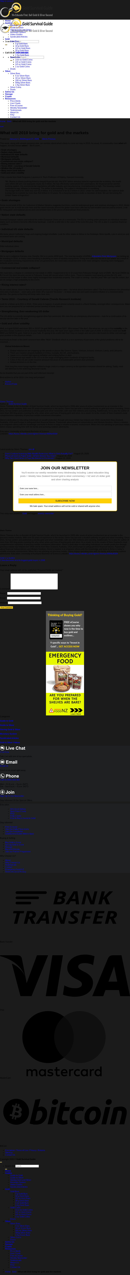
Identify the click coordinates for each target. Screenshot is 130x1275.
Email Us (4, 766)
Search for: (10, 41)
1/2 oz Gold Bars (22, 48)
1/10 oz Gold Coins (23, 60)
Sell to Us (9, 92)
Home (8, 21)
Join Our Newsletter (14, 831)
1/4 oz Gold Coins (23, 62)
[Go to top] (1, 1162)
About (7, 860)
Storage (9, 94)
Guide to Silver (16, 28)
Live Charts (15, 103)
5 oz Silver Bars (22, 76)
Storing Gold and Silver (20, 30)
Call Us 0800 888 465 (10, 780)
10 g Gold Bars (22, 46)
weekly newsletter (46, 513)
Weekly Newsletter (18, 108)
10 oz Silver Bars (23, 78)
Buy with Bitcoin (12, 849)
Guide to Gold (16, 25)
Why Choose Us (12, 862)
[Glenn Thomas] (16, 399)
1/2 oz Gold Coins (23, 64)
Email (3, 598)
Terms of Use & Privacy (15, 872)
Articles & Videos (18, 809)
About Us (14, 112)
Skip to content (6, 1)
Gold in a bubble (7, 558)
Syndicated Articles (18, 37)
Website (3, 603)
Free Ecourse (11, 827)
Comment (5, 589)
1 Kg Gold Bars (22, 55)
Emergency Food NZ (14, 869)
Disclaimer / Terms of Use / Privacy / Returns (25, 1150)
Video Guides (16, 34)
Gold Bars (14, 41)
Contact (8, 867)
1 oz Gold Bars (22, 53)
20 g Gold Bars (22, 50)
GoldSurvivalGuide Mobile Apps (19, 834)
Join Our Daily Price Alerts (17, 829)
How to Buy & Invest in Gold (22, 818)
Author (8, 382)
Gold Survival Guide (18, 404)
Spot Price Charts (18, 811)
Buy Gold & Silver (13, 842)
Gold (7, 39)
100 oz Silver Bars (23, 80)
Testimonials (15, 110)
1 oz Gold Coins (22, 67)
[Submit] (6, 44)
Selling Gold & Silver (14, 845)
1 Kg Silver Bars (22, 85)
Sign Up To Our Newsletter (12, 796)
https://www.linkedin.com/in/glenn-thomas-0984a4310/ (33, 434)
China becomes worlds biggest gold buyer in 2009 (22, 560)
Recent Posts (11, 384)
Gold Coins (15, 57)
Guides (8, 23)
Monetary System (18, 32)
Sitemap (9, 1153)
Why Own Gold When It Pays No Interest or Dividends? (29, 458)
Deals (12, 69)
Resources (10, 99)
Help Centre (15, 816)
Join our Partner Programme (17, 852)
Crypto (8, 96)
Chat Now (4, 752)
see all (31, 449)
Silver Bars (15, 73)
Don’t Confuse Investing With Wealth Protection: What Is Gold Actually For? (39, 454)
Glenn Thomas (48, 139)
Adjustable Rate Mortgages (104, 256)
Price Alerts (15, 101)
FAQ (12, 115)
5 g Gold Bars (21, 44)
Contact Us (15, 117)
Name (3, 593)
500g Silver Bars (22, 83)
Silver (8, 71)
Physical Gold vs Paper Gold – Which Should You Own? (30, 456)
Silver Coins (15, 87)
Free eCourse (16, 105)
